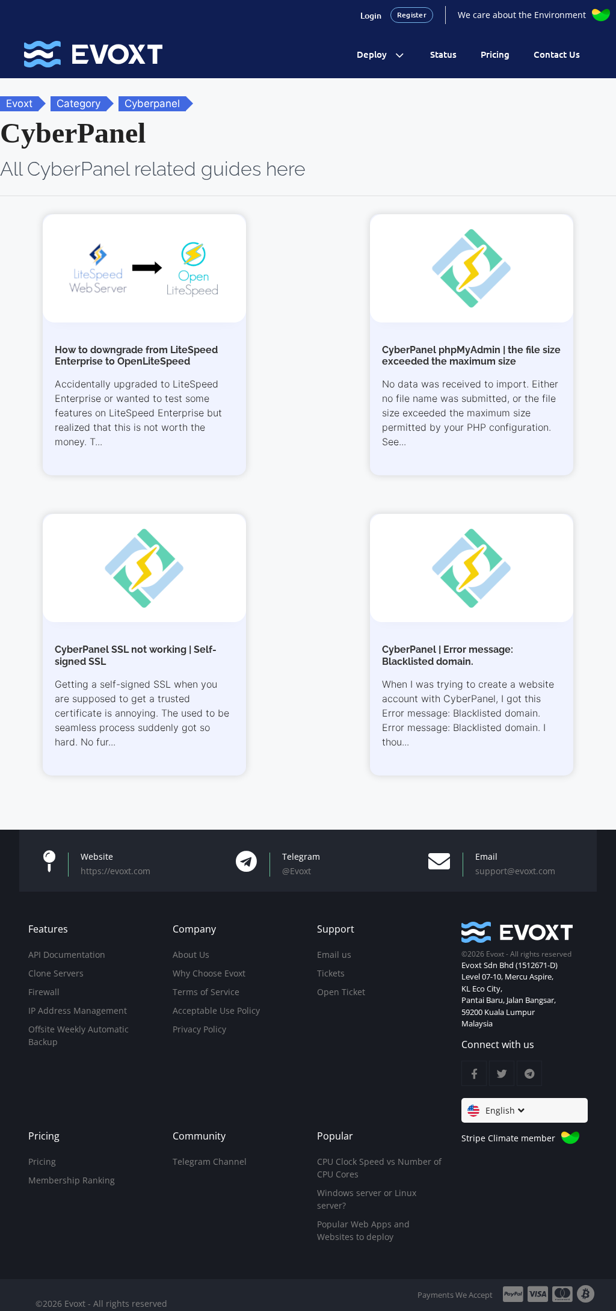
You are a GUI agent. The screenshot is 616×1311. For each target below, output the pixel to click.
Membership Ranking (71, 1180)
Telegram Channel (210, 1161)
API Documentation (66, 954)
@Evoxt (296, 871)
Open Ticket (341, 992)
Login (370, 15)
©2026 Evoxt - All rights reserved (101, 1303)
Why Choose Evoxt (209, 973)
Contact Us (557, 54)
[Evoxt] (93, 54)
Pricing (495, 54)
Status (443, 54)
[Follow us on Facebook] (474, 1073)
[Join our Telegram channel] (529, 1073)
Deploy (372, 54)
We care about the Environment (522, 14)
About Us (191, 954)
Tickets (331, 973)
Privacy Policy (199, 1029)
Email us (334, 954)
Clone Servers (56, 973)
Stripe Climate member (508, 1138)
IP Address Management (77, 1010)
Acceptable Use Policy (216, 1010)
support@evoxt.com (515, 871)
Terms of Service (206, 992)
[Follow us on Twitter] (501, 1073)
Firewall (44, 992)
